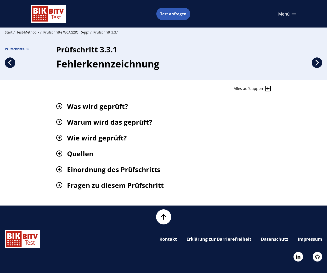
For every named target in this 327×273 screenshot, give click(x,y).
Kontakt (168, 239)
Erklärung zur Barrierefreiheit (218, 239)
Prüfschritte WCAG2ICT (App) (66, 32)
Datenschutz (274, 239)
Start (8, 32)
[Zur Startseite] (49, 14)
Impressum (310, 239)
